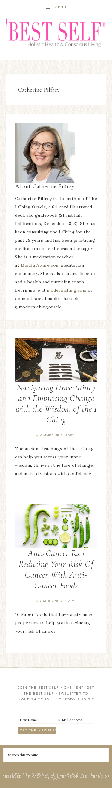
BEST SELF (56, 33)
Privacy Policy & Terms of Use (56, 776)
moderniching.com (66, 290)
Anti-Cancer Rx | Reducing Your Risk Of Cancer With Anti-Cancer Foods (56, 569)
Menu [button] (60, 7)
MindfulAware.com (40, 265)
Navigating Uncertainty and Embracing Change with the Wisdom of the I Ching (56, 403)
